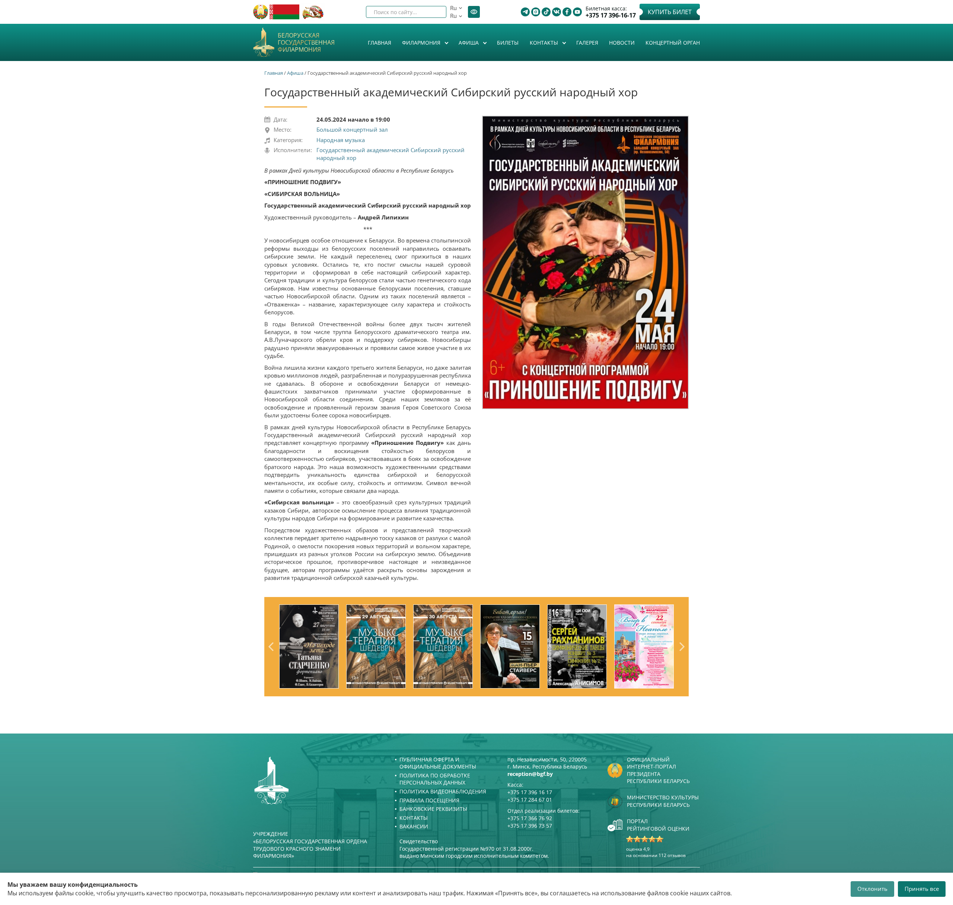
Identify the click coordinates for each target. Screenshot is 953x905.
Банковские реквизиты (433, 808)
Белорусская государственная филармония (306, 43)
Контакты (545, 42)
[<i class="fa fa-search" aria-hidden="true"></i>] (434, 11)
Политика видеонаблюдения (442, 791)
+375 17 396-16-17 (611, 15)
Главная (379, 42)
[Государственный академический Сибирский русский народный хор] (585, 262)
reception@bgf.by (530, 773)
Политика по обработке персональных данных (434, 779)
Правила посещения (429, 800)
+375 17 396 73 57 (529, 825)
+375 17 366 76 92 (529, 818)
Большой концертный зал (352, 129)
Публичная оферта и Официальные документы (437, 763)
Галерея (587, 42)
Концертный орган (673, 42)
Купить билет (670, 12)
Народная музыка (340, 140)
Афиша (469, 42)
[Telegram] (525, 11)
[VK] (556, 11)
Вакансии (413, 826)
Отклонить (872, 888)
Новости (622, 42)
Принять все (922, 888)
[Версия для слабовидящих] (474, 12)
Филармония (422, 42)
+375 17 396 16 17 (529, 792)
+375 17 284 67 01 (529, 799)
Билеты (508, 42)
